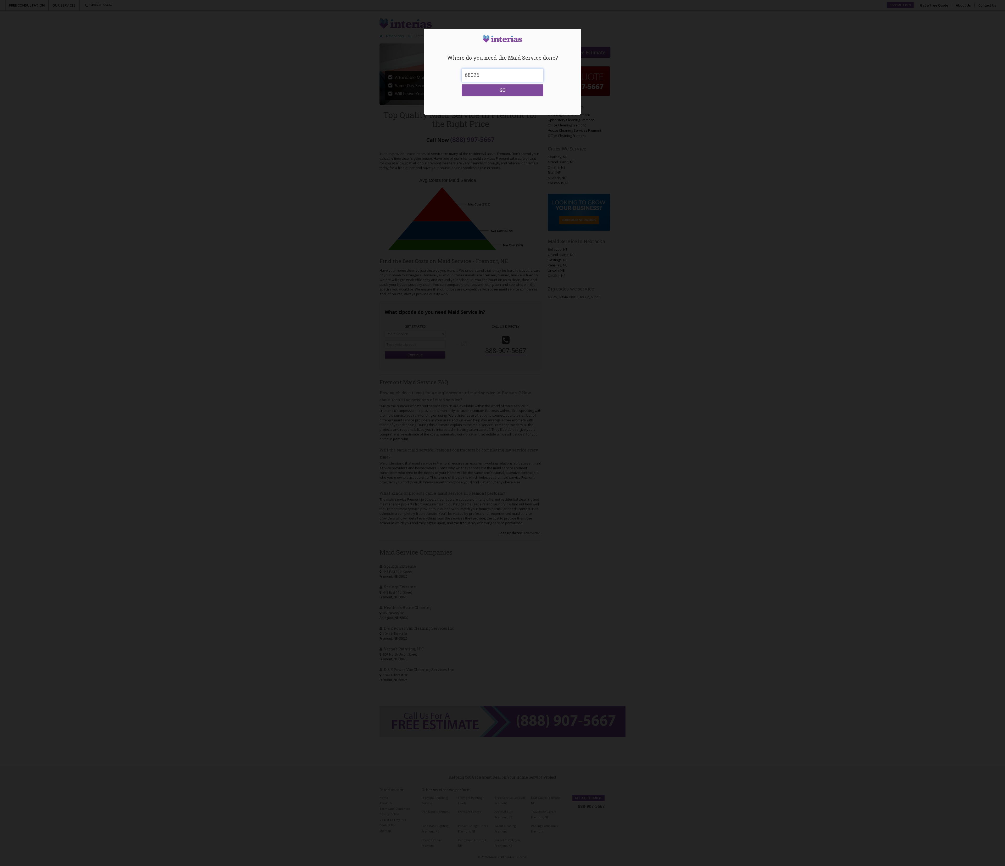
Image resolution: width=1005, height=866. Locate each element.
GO (503, 90)
